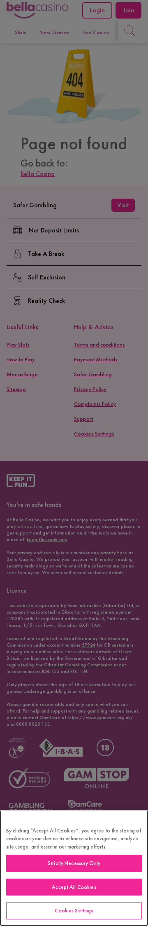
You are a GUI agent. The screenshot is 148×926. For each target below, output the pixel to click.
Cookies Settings (74, 910)
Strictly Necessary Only (74, 863)
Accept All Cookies (74, 887)
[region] (74, 868)
